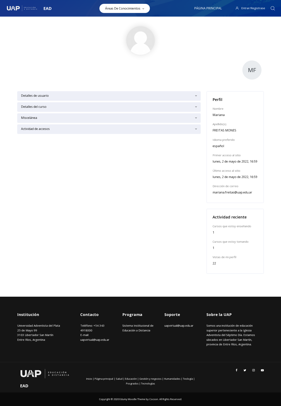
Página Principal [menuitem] (208, 8)
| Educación (130, 378)
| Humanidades (171, 378)
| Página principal (103, 378)
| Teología (187, 378)
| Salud (118, 378)
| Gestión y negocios (149, 378)
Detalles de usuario (35, 95)
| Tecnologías (147, 383)
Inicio (89, 378)
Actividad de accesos (35, 129)
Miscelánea (29, 118)
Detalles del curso (33, 107)
